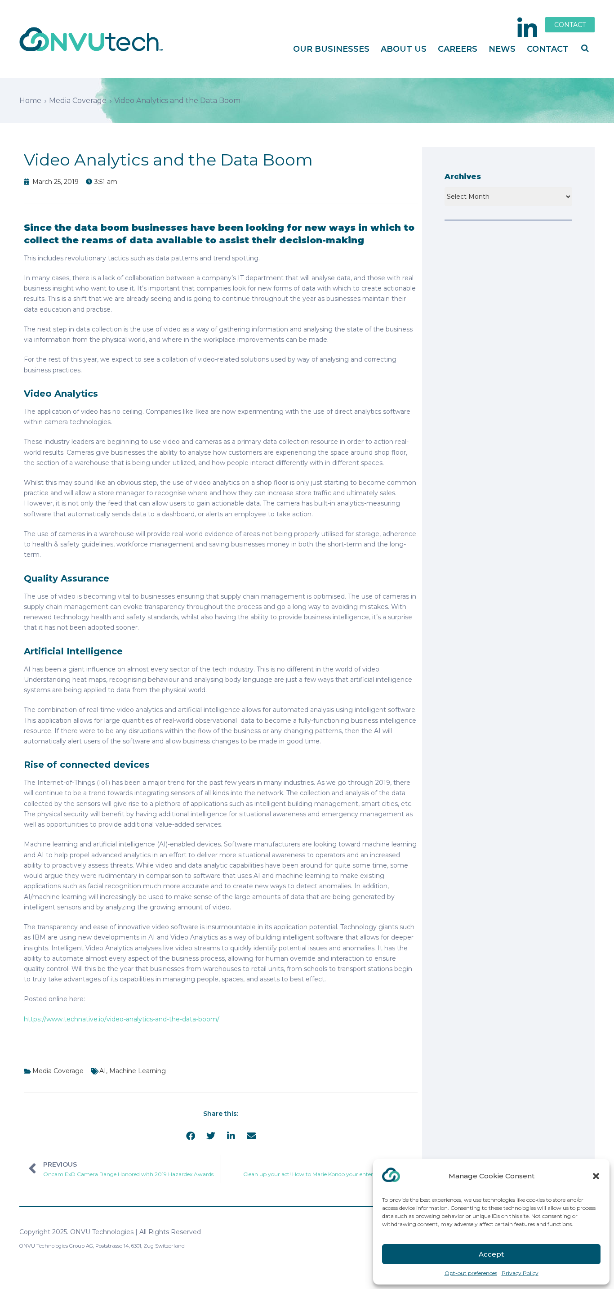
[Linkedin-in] (527, 28)
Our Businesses (331, 49)
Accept (491, 1254)
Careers (457, 49)
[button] (596, 1176)
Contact (548, 49)
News (502, 49)
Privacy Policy (520, 1273)
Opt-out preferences (471, 1273)
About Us (404, 49)
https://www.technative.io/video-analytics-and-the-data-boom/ (121, 1019)
